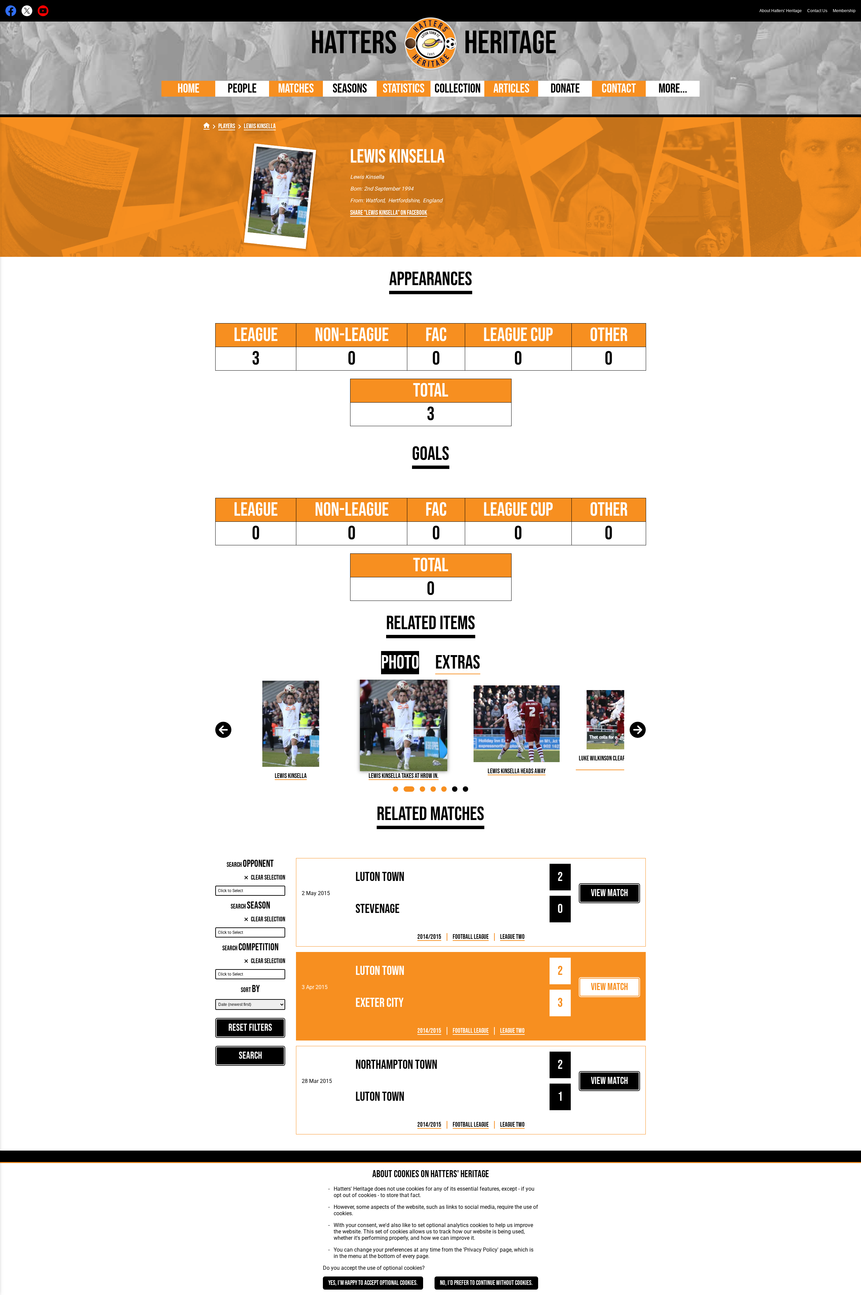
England (432, 200)
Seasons (350, 89)
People (242, 89)
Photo (400, 662)
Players (226, 126)
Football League (471, 937)
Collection (458, 89)
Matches (296, 89)
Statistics (403, 89)
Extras (457, 662)
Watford (374, 200)
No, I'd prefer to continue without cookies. (486, 1283)
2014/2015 (429, 937)
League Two (512, 937)
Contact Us (817, 10)
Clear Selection (268, 878)
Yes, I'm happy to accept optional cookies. (373, 1283)
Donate (565, 89)
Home (188, 89)
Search (250, 1056)
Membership (844, 10)
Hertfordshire (403, 200)
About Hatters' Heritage (780, 10)
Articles (511, 89)
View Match (609, 893)
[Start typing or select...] (250, 891)
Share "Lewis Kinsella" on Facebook (388, 213)
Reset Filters (250, 1028)
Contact (619, 89)
